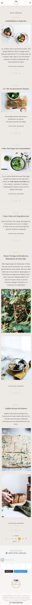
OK (10, 602)
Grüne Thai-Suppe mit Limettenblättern (16, 148)
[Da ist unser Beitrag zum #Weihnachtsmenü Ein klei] (9, 566)
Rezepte (16, 17)
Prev (17, 535)
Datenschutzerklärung (17, 602)
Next (15, 541)
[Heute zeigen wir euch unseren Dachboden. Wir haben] (28, 566)
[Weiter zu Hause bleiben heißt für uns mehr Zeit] (22, 566)
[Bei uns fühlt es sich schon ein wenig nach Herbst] (3, 566)
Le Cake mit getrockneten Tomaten (16, 89)
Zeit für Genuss (17, 553)
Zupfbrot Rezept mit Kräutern (16, 408)
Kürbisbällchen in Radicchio (16, 21)
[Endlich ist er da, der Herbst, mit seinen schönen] (16, 566)
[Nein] (30, 599)
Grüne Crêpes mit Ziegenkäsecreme (16, 216)
